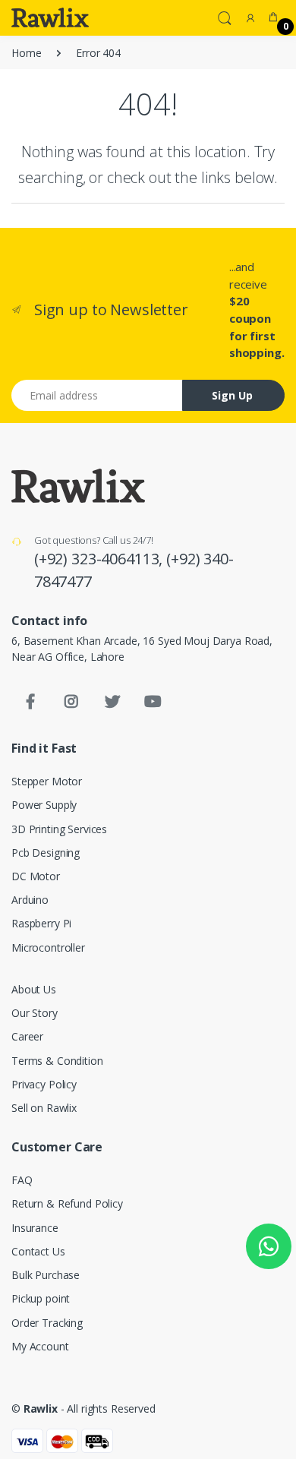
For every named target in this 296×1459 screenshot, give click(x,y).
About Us (33, 989)
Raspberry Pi (41, 923)
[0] (273, 17)
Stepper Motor (46, 781)
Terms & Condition (57, 1060)
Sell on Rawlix (44, 1108)
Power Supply (44, 804)
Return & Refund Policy (67, 1203)
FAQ (22, 1180)
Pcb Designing (45, 852)
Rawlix (41, 1408)
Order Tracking (47, 1322)
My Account (40, 1346)
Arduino (30, 899)
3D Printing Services (59, 829)
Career (27, 1036)
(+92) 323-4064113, (100, 558)
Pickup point (40, 1298)
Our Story (34, 1013)
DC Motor (35, 876)
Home (26, 53)
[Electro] (50, 17)
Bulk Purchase (45, 1275)
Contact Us (38, 1251)
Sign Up (232, 395)
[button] (224, 16)
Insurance (34, 1228)
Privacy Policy (44, 1084)
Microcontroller (48, 947)
